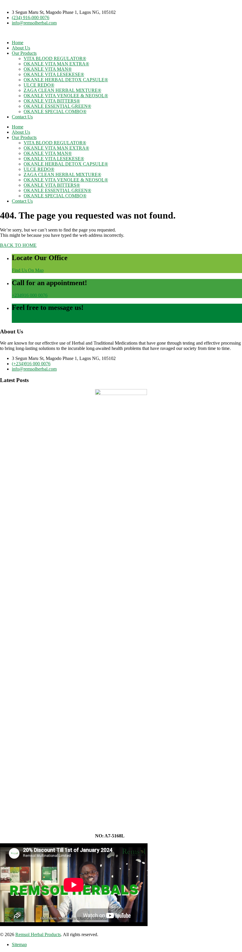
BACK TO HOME (18, 245)
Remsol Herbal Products (38, 934)
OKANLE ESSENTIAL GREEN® (57, 106)
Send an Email (25, 320)
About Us (21, 47)
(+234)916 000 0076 (31, 363)
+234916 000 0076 (30, 295)
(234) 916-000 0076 (30, 17)
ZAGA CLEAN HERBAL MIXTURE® (62, 90)
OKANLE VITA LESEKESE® (54, 74)
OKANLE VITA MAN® (48, 69)
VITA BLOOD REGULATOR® (55, 58)
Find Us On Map (28, 270)
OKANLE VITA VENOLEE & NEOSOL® (66, 95)
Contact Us (22, 116)
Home (17, 42)
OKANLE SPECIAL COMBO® (55, 111)
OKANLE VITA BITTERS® (52, 100)
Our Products (24, 53)
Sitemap (19, 944)
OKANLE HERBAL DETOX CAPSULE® (66, 79)
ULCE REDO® (39, 84)
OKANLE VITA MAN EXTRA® (56, 63)
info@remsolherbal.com (34, 22)
